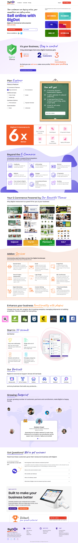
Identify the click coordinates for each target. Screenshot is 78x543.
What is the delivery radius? (31, 477)
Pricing (29, 2)
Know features (23, 508)
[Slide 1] (37, 438)
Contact (28, 533)
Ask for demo (12, 508)
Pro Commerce (28, 90)
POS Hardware (12, 102)
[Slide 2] (39, 438)
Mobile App (11, 97)
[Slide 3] (40, 438)
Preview (18, 244)
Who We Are (29, 530)
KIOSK (26, 95)
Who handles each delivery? (31, 473)
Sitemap (45, 533)
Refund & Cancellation (64, 533)
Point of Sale (12, 95)
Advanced (27, 108)
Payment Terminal (29, 102)
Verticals (25, 2)
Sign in (59, 2)
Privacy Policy (62, 530)
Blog (28, 531)
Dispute (60, 535)
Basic (10, 108)
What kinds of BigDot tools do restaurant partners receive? (38, 481)
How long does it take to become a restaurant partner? (37, 462)
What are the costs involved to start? (33, 470)
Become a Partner (47, 530)
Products (20, 2)
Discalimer (61, 531)
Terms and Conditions (64, 534)
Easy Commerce (13, 90)
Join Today (66, 2)
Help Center (45, 531)
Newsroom (29, 534)
